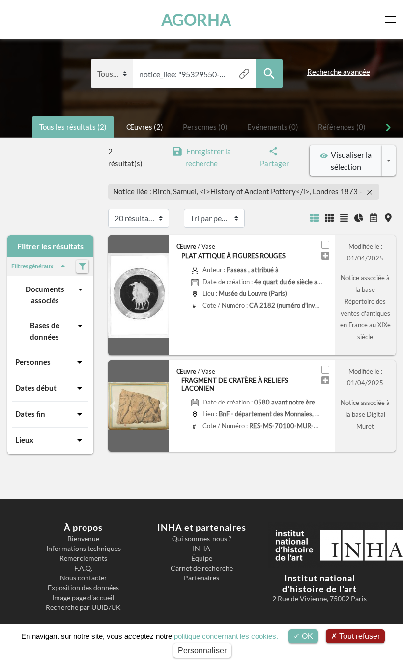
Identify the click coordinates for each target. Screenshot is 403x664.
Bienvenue (83, 538)
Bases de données (44, 331)
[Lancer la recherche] (269, 74)
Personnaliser (202, 650)
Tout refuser (358, 636)
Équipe (201, 558)
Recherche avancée (338, 71)
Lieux (24, 439)
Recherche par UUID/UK (83, 607)
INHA (201, 548)
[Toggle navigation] (392, 19)
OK (306, 636)
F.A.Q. (83, 568)
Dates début (36, 387)
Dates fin (30, 413)
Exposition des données (83, 587)
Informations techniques (83, 548)
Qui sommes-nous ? (201, 538)
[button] (112, 295)
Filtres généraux (32, 266)
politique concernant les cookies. (226, 636)
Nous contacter (83, 578)
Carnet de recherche (202, 568)
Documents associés (45, 295)
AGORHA (196, 19)
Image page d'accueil (83, 597)
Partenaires (201, 578)
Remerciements (83, 558)
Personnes (33, 361)
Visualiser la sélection (350, 160)
